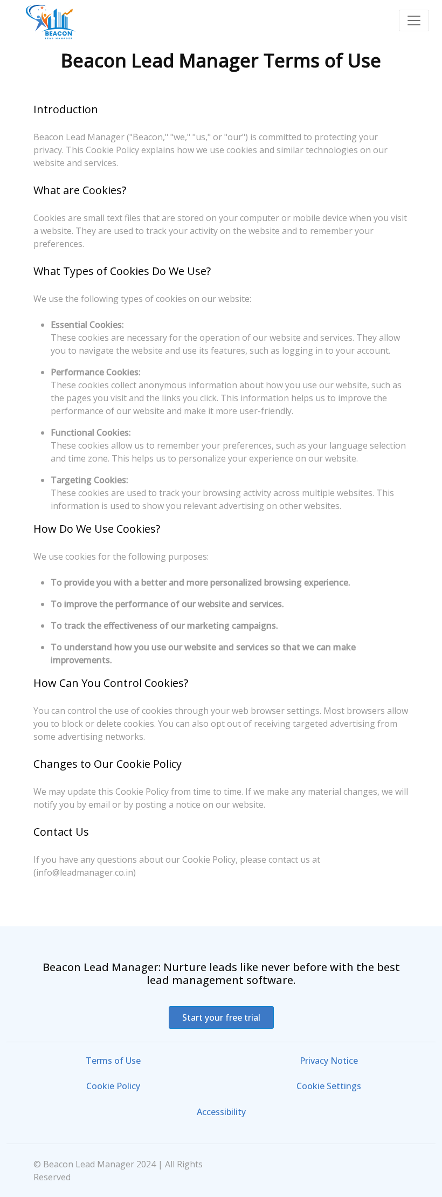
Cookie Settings (328, 1086)
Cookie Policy (113, 1086)
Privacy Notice (329, 1061)
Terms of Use (113, 1061)
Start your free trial (221, 1017)
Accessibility (221, 1112)
